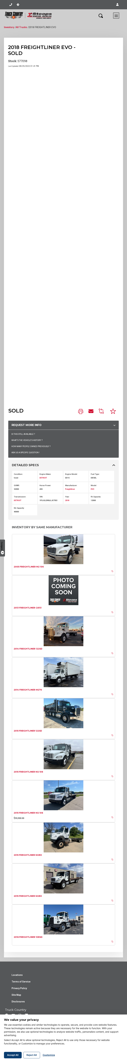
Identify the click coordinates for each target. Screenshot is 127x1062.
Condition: (18, 474)
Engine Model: (71, 474)
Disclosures (18, 1001)
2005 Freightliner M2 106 (29, 566)
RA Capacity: (19, 508)
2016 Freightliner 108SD (28, 937)
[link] (80, 411)
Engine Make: (45, 474)
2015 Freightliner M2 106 (28, 772)
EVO (92, 489)
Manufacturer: (71, 485)
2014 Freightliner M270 (28, 690)
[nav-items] (11, 4)
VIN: (41, 497)
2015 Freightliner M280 (28, 855)
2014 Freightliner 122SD (28, 648)
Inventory (9, 27)
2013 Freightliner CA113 (28, 607)
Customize (49, 1055)
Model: (94, 485)
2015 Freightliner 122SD (28, 731)
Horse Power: (45, 485)
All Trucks (21, 27)
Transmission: (20, 497)
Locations (17, 975)
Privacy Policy (19, 988)
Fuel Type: (95, 474)
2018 (67, 500)
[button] (117, 4)
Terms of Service (21, 981)
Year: (67, 497)
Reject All (31, 1055)
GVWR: (17, 485)
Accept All (13, 1055)
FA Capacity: (96, 497)
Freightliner (70, 489)
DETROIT (43, 478)
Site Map (16, 995)
